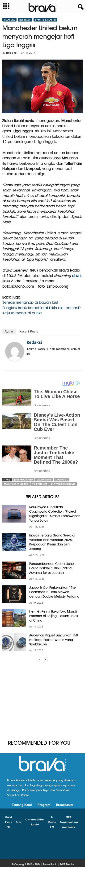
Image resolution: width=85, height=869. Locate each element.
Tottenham (39, 483)
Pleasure (9, 19)
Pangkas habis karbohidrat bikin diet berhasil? (41, 308)
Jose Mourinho (23, 479)
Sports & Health (45, 19)
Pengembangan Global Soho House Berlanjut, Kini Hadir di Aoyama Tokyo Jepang (51, 568)
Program (44, 805)
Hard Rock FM (8, 822)
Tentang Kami (22, 805)
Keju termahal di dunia (22, 313)
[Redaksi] (14, 351)
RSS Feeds (25, 19)
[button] (80, 7)
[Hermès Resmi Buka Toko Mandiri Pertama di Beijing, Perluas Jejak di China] (14, 618)
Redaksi (11, 52)
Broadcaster (64, 805)
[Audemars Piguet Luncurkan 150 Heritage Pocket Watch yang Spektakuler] (14, 642)
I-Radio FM (52, 822)
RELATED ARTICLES (43, 496)
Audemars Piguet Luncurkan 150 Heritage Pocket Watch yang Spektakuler (53, 639)
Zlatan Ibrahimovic (63, 483)
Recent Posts (28, 331)
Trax (19, 822)
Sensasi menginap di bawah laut (30, 302)
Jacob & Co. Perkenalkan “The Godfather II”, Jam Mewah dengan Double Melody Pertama (54, 592)
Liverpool (61, 479)
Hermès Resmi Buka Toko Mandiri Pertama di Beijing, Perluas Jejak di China (53, 616)
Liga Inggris (44, 479)
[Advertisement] (42, 701)
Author (9, 331)
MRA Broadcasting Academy (69, 822)
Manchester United (16, 483)
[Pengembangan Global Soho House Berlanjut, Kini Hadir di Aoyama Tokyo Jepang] (14, 570)
